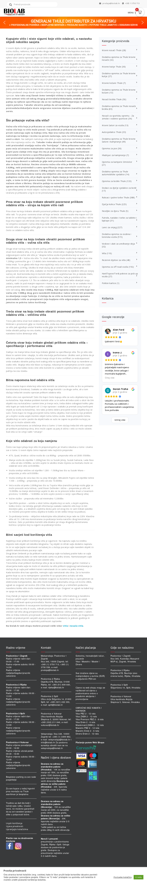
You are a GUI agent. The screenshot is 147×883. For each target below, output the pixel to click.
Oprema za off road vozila (115, 266)
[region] (73, 22)
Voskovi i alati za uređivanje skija (118, 243)
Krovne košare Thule (112, 83)
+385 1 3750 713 (132, 3)
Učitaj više (120, 420)
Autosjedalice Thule (112, 132)
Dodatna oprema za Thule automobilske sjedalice (115, 173)
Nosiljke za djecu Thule (113, 211)
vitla (65, 625)
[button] (4, 22)
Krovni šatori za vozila (113, 125)
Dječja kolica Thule (111, 204)
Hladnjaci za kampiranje (114, 155)
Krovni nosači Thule (112, 50)
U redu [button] (138, 877)
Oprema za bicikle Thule (114, 181)
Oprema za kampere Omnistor (117, 162)
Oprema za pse (109, 148)
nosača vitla (76, 625)
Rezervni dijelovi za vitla (114, 260)
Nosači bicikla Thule (112, 99)
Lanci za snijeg (109, 227)
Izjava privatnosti (14, 826)
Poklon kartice (109, 283)
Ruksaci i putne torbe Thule (115, 197)
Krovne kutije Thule (111, 66)
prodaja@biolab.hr (111, 3)
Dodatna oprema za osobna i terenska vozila (116, 235)
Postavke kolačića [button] (123, 877)
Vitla (104, 253)
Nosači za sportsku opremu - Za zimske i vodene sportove (118, 117)
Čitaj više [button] (110, 378)
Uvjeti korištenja (14, 823)
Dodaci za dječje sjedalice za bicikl (119, 188)
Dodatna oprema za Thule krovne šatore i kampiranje (119, 140)
